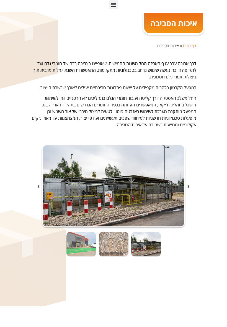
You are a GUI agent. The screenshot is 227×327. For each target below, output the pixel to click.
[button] (113, 4)
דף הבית (189, 45)
